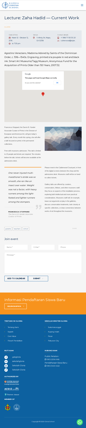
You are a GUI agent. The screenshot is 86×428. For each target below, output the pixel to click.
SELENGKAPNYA (14, 306)
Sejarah (10, 332)
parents (8, 229)
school (25, 229)
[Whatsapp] (80, 422)
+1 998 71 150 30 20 (68, 38)
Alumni (7, 27)
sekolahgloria (18, 361)
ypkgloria (16, 357)
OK (57, 83)
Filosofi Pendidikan (15, 341)
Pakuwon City (53, 341)
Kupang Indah (53, 332)
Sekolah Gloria (18, 365)
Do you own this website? (33, 83)
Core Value (12, 336)
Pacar (50, 336)
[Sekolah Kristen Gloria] (13, 5)
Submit (36, 278)
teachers (17, 229)
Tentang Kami (13, 327)
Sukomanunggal (54, 327)
